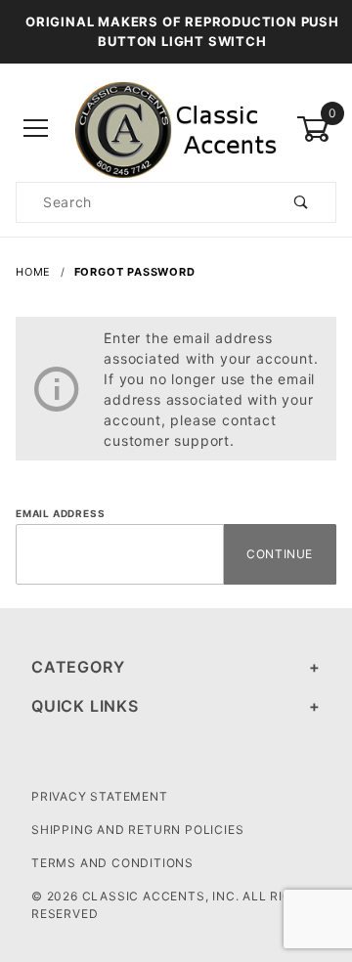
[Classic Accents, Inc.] (175, 127)
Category (77, 667)
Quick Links (85, 706)
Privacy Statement (99, 796)
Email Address (60, 513)
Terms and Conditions (112, 862)
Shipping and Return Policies (137, 829)
